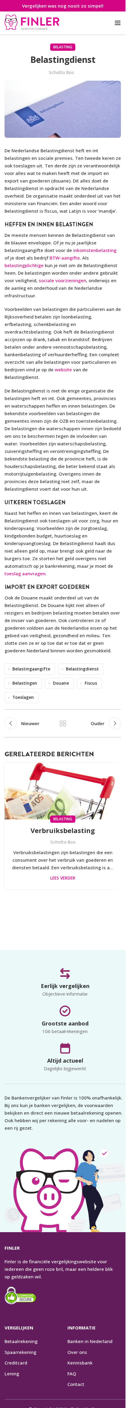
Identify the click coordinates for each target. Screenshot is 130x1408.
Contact (75, 1384)
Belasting (62, 47)
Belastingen (24, 683)
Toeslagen (23, 697)
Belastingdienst (82, 669)
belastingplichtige (24, 265)
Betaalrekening (21, 1341)
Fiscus (91, 683)
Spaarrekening (20, 1352)
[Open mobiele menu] (118, 23)
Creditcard (16, 1363)
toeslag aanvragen (25, 573)
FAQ (71, 1373)
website (63, 370)
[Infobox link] (32, 23)
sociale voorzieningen (62, 280)
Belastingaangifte (31, 669)
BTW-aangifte (65, 258)
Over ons (77, 1352)
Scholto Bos (61, 72)
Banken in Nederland (89, 1341)
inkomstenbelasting (94, 250)
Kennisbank (80, 1363)
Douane (61, 683)
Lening (12, 1373)
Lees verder (62, 878)
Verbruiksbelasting (63, 830)
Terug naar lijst (62, 723)
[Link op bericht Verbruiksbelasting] (63, 791)
